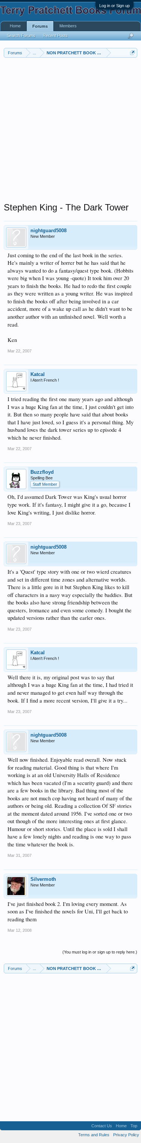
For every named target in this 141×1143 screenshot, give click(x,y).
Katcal (37, 374)
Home (15, 26)
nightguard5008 (48, 230)
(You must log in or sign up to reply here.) (99, 952)
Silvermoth (43, 879)
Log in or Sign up (114, 5)
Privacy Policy (126, 1135)
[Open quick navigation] (132, 52)
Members (68, 26)
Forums (40, 26)
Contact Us (101, 1126)
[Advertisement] (70, 131)
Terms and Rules (93, 1135)
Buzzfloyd (42, 472)
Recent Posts (55, 35)
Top (133, 1126)
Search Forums (21, 35)
